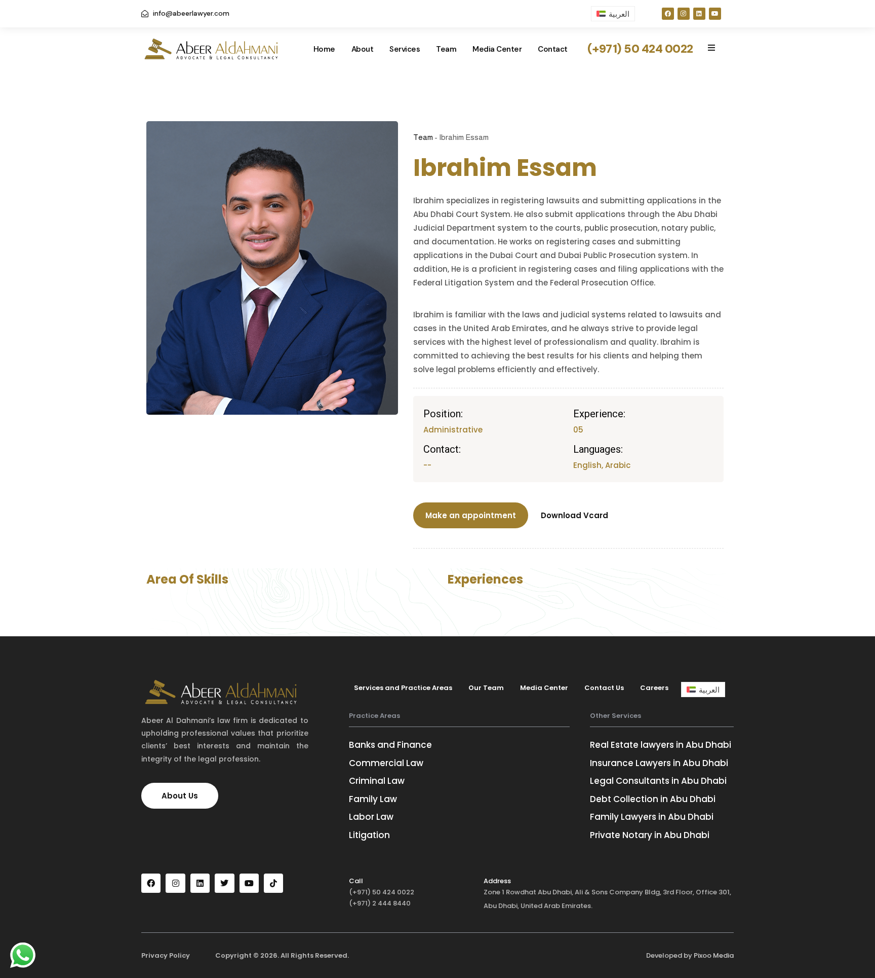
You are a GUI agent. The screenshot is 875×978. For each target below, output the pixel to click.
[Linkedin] (699, 14)
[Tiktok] (273, 883)
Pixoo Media (714, 955)
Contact (553, 49)
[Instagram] (684, 14)
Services (404, 49)
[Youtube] (715, 14)
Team (446, 49)
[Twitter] (224, 883)
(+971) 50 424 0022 (381, 892)
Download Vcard (574, 515)
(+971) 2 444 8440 (380, 903)
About (362, 49)
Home (324, 49)
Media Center (497, 49)
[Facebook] (668, 14)
